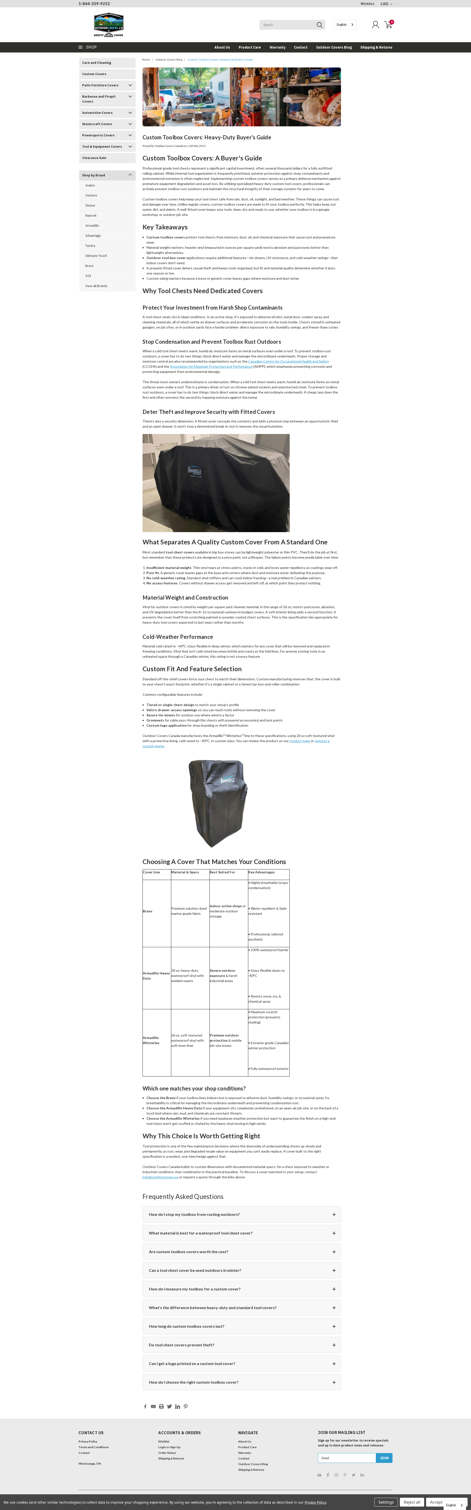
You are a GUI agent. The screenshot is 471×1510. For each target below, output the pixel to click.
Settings (386, 1502)
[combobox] (345, 24)
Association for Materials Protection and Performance (211, 366)
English (342, 24)
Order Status (167, 1453)
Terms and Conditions (93, 1447)
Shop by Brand (93, 175)
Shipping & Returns (376, 47)
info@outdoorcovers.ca (160, 1177)
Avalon (90, 185)
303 (88, 276)
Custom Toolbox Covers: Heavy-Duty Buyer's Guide (220, 59)
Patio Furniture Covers (100, 85)
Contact (301, 47)
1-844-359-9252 (94, 3)
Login (162, 1447)
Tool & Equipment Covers (102, 146)
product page (299, 741)
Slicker (90, 205)
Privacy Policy (87, 1441)
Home (146, 59)
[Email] (153, 1406)
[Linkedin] (177, 1406)
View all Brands (96, 286)
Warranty (277, 47)
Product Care (250, 47)
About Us (222, 47)
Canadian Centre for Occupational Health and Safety (288, 361)
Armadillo (92, 225)
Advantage (93, 236)
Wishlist (367, 3)
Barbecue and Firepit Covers (99, 99)
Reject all (412, 1502)
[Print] (161, 1406)
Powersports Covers (98, 135)
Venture (91, 195)
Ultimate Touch (96, 256)
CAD (384, 3)
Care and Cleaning (96, 63)
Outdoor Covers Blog (334, 47)
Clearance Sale (94, 158)
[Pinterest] (185, 1406)
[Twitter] (169, 1406)
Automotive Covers (97, 113)
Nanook (91, 215)
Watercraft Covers (97, 124)
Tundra (90, 246)
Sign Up (175, 1447)
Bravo (89, 266)
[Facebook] (145, 1406)
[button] (97, 1477)
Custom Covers (94, 74)
